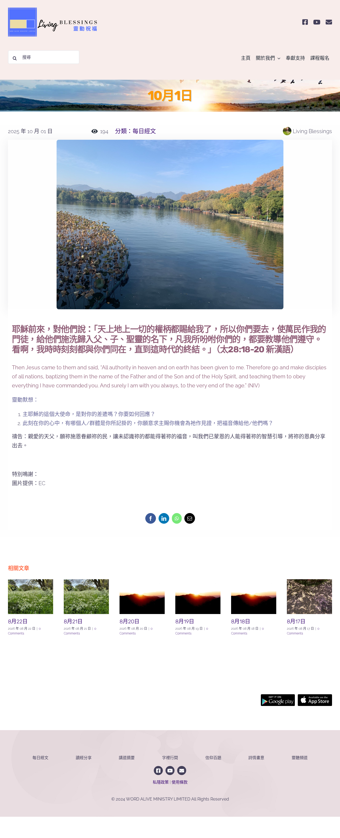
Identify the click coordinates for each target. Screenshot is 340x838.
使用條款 (180, 782)
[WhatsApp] (177, 518)
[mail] (329, 22)
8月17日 (296, 621)
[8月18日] (253, 596)
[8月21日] (86, 596)
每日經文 (144, 131)
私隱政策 (161, 782)
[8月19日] (197, 596)
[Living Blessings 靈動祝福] (56, 5)
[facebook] (305, 22)
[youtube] (316, 22)
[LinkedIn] (164, 518)
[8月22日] (30, 596)
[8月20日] (142, 596)
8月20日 (129, 621)
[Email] (189, 518)
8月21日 (73, 621)
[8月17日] (309, 596)
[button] (13, 607)
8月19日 (184, 621)
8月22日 (18, 621)
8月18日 (240, 621)
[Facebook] (150, 518)
